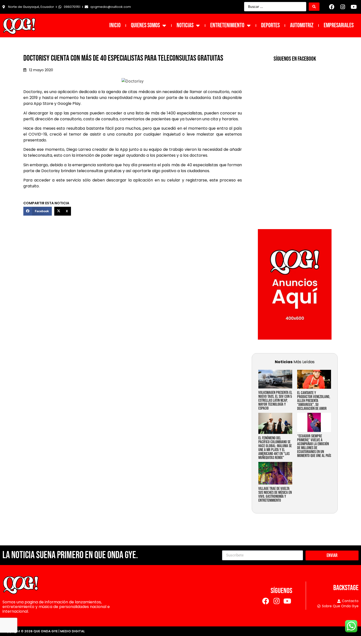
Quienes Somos (145, 25)
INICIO (115, 25)
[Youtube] (354, 7)
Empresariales (339, 25)
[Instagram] (343, 7)
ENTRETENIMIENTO (227, 25)
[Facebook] (332, 7)
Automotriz (301, 25)
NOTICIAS (185, 25)
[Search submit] (314, 6)
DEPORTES (270, 25)
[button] (37, 211)
